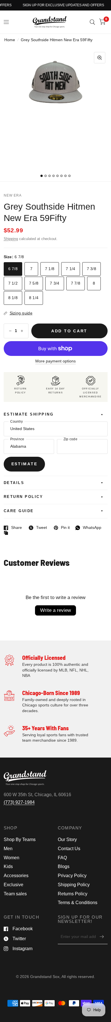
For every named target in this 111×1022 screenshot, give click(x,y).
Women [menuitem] (11, 857)
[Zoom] (99, 57)
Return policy (23, 497)
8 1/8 (13, 298)
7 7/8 (75, 283)
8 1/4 (33, 298)
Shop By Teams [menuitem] (20, 839)
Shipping (11, 239)
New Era (13, 195)
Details (14, 483)
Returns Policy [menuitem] (72, 893)
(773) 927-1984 (19, 802)
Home (9, 40)
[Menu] (6, 22)
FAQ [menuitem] (62, 857)
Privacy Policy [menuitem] (72, 875)
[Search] (92, 22)
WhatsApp (88, 527)
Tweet (38, 527)
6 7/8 (13, 269)
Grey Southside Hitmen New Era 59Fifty (49, 212)
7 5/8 (33, 283)
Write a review (55, 610)
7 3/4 (54, 283)
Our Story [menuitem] (67, 839)
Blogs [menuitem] (63, 866)
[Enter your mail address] (102, 936)
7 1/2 (13, 283)
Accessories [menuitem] (16, 875)
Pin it (62, 527)
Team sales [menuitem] (15, 893)
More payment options (55, 361)
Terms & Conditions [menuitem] (77, 902)
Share (13, 527)
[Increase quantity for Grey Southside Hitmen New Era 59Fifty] (22, 331)
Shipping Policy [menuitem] (74, 884)
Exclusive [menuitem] (13, 884)
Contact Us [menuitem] (69, 848)
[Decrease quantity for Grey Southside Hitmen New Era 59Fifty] (10, 331)
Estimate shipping (29, 414)
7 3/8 (91, 269)
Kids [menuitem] (8, 866)
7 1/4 (70, 269)
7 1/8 (49, 269)
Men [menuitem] (8, 848)
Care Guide (19, 511)
